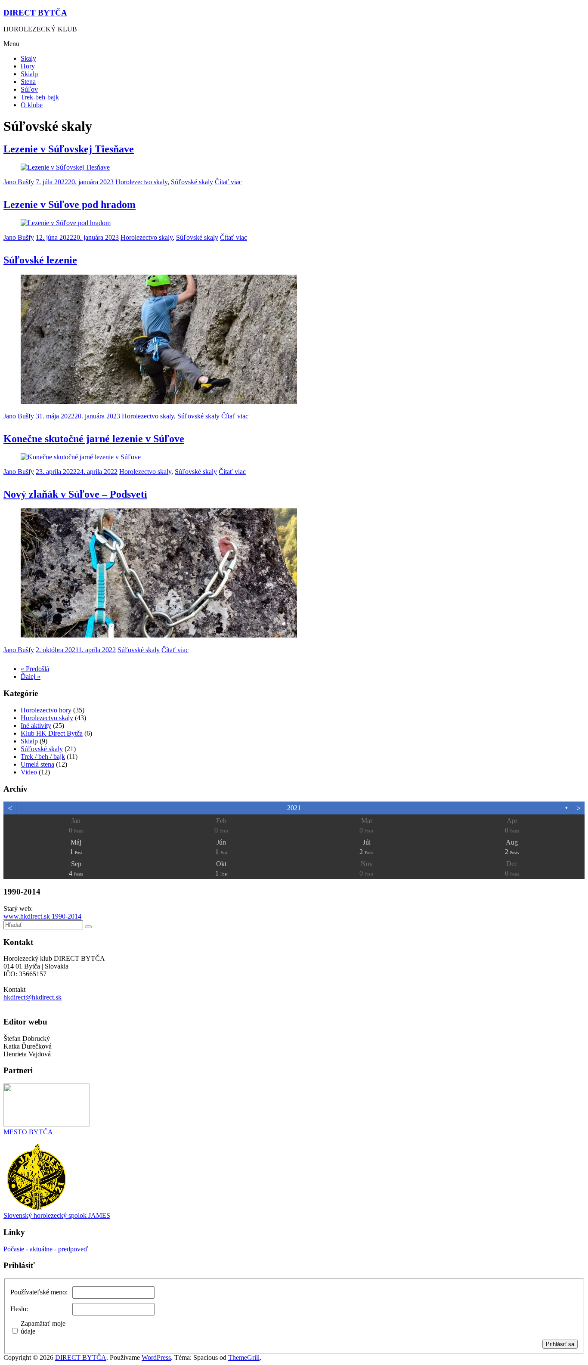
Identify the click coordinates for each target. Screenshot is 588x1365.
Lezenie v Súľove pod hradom (69, 204)
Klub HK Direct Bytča (52, 733)
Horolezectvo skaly (141, 182)
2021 (294, 807)
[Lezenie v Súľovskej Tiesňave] (65, 167)
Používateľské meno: (39, 1292)
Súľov (29, 89)
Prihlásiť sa (560, 1344)
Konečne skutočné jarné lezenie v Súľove (93, 438)
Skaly (28, 58)
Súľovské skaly (192, 182)
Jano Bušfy (18, 182)
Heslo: (19, 1308)
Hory (28, 66)
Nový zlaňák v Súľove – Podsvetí (75, 494)
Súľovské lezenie (40, 260)
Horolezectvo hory (46, 710)
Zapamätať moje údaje (43, 1327)
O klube (32, 104)
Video (29, 772)
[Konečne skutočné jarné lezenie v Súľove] (81, 457)
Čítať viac (228, 182)
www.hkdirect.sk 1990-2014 (42, 916)
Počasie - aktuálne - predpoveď (45, 1249)
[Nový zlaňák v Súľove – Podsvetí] (159, 635)
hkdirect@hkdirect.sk (32, 997)
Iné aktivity (36, 725)
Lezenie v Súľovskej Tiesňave (68, 149)
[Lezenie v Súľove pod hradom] (66, 222)
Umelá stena (37, 764)
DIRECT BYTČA (35, 12)
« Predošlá (35, 668)
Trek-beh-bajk (40, 97)
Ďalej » (30, 676)
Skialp (29, 73)
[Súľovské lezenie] (159, 401)
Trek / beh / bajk (43, 756)
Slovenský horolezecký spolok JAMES (56, 1215)
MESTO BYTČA (28, 1132)
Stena (28, 81)
